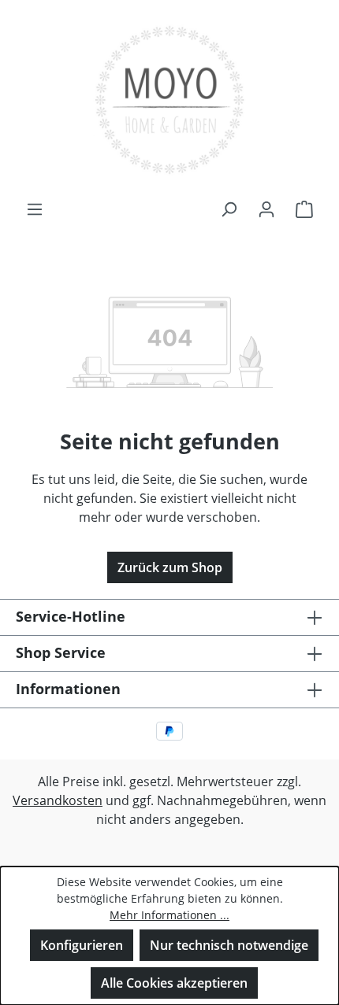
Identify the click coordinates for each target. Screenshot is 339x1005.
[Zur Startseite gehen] (169, 99)
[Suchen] (229, 208)
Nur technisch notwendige (229, 945)
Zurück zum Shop (169, 567)
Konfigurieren (81, 945)
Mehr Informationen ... (169, 914)
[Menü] (35, 208)
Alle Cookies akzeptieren (174, 983)
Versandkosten (57, 800)
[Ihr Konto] (266, 208)
